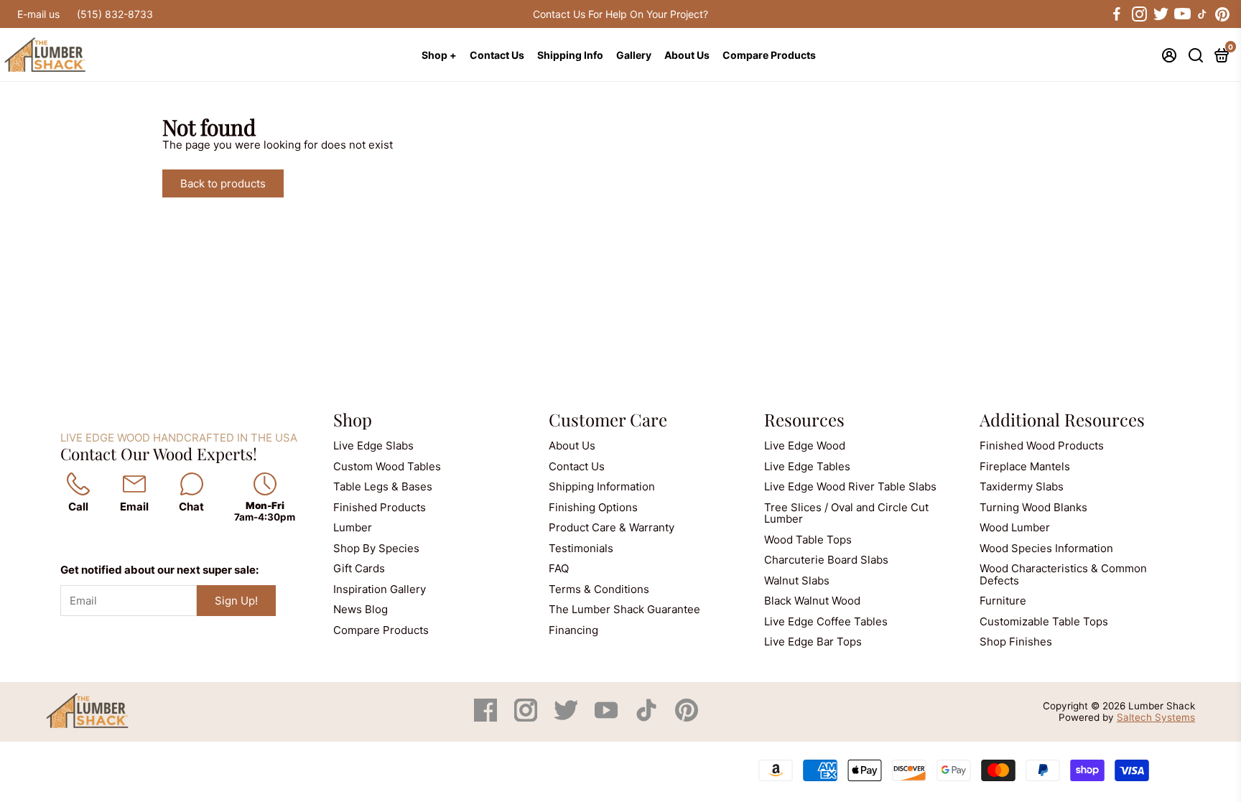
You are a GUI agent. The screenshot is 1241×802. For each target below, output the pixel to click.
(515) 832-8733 (115, 14)
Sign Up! (236, 600)
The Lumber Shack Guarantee (624, 609)
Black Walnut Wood (812, 600)
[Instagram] (527, 717)
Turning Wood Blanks (1033, 507)
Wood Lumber (1015, 527)
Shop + (439, 55)
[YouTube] (607, 717)
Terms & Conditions (599, 589)
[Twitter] (567, 717)
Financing (573, 630)
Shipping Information (602, 486)
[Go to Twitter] (1160, 14)
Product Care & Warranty (611, 527)
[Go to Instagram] (1138, 14)
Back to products (223, 183)
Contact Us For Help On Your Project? (620, 14)
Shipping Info (570, 55)
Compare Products (769, 55)
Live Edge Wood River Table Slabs (850, 486)
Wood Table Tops (808, 539)
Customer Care (608, 419)
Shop (352, 419)
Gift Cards (359, 568)
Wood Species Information (1046, 548)
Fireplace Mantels (1025, 466)
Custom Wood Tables (387, 466)
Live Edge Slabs (373, 445)
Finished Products (379, 507)
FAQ (559, 568)
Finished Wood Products (1042, 445)
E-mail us (38, 14)
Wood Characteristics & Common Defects (1063, 574)
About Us (687, 55)
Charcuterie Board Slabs (826, 559)
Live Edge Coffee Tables (826, 621)
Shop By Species (376, 548)
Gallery (633, 55)
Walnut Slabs (796, 580)
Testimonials (581, 548)
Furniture (1003, 600)
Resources (804, 419)
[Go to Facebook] (1117, 14)
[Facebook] (487, 717)
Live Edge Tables (807, 466)
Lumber (352, 527)
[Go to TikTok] (1202, 14)
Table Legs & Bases (382, 486)
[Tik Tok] (648, 717)
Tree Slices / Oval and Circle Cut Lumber (846, 513)
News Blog (360, 609)
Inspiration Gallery (379, 589)
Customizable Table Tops (1044, 621)
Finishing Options (593, 507)
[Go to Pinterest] (1222, 14)
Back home (333, 183)
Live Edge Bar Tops (813, 641)
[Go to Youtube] (1181, 14)
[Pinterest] (686, 717)
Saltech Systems (1156, 717)
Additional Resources (1062, 419)
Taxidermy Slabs (1022, 486)
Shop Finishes (1016, 641)
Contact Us (497, 55)
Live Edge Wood (804, 445)
